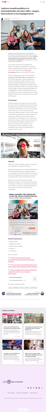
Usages (21, 287)
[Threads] (33, 388)
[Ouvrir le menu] (44, 2)
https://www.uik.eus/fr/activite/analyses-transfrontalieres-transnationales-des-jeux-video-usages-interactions (21, 259)
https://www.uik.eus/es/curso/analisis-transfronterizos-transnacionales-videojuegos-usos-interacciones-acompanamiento (22, 271)
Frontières (16, 287)
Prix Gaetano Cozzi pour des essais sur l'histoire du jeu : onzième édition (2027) (33, 328)
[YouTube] (39, 388)
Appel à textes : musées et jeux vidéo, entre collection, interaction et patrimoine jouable (33, 355)
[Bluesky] (28, 388)
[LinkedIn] (36, 388)
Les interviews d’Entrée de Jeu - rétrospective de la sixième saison (11, 327)
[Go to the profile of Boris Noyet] (2, 19)
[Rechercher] (41, 2)
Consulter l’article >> (18, 336)
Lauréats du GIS (34, 287)
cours (10, 287)
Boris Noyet (7, 19)
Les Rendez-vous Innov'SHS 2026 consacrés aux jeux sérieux (11, 354)
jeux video (27, 287)
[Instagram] (42, 388)
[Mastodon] (31, 388)
